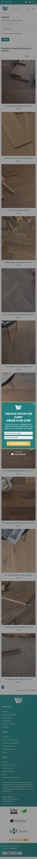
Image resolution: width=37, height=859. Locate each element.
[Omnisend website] (18, 453)
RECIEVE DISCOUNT (18, 443)
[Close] (34, 404)
